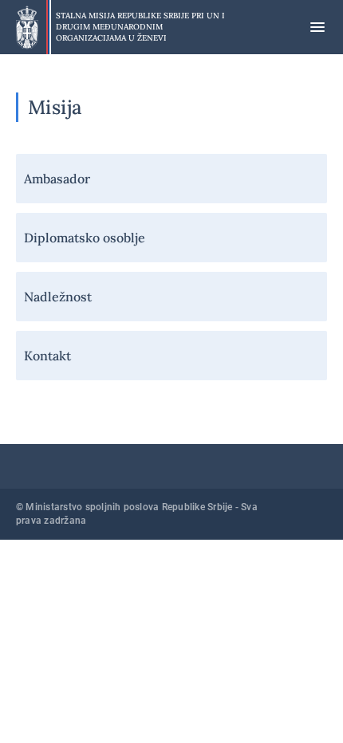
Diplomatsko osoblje (84, 238)
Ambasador (57, 179)
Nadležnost (58, 297)
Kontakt (47, 356)
